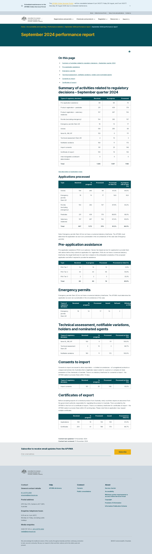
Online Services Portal (101, 13)
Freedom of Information (113, 503)
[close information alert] (130, 5)
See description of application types (70, 172)
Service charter (110, 488)
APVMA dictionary (55, 488)
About (91, 13)
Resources (114, 19)
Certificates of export (69, 82)
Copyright (108, 500)
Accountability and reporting (36, 27)
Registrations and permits (63, 19)
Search (125, 19)
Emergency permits (68, 71)
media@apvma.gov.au (28, 531)
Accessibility (109, 491)
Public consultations (84, 491)
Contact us (128, 13)
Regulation (102, 19)
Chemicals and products (85, 19)
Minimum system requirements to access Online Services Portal (116, 495)
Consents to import (68, 78)
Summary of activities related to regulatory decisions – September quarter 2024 (88, 63)
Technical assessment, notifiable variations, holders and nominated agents (87, 75)
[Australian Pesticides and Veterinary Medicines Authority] (32, 19)
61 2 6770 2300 (26, 493)
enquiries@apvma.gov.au (29, 495)
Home (23, 27)
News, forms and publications (116, 13)
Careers (80, 488)
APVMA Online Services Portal (63, 3)
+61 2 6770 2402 (38, 529)
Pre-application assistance (71, 67)
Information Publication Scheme (116, 506)
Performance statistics (56, 27)
